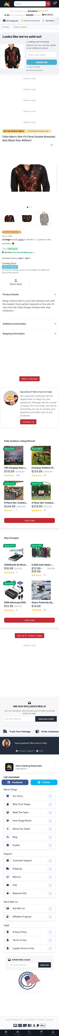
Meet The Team (21, 812)
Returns (17, 876)
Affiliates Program (22, 916)
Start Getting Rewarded (29, 765)
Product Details (11, 294)
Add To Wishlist (10, 267)
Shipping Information (14, 333)
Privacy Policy (20, 931)
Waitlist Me (42, 62)
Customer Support (22, 860)
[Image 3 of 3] (31, 207)
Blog (15, 836)
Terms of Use (19, 940)
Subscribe (44, 965)
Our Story (18, 795)
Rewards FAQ (19, 893)
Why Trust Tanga (21, 804)
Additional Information (14, 323)
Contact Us (28, 421)
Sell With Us (19, 908)
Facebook (17, 782)
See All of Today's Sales (29, 635)
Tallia (10, 236)
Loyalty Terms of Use (23, 948)
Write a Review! (29, 378)
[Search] (48, 3)
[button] (13, 243)
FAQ (41, 751)
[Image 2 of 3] (29, 207)
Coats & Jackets (20, 27)
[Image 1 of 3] (27, 207)
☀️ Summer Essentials (30, 21)
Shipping (17, 868)
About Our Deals (21, 828)
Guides (16, 845)
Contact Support (26, 751)
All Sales (5, 27)
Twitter (46, 782)
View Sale (29, 520)
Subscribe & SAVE (46, 719)
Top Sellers (48, 21)
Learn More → (21, 768)
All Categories (12, 21)
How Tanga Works (22, 820)
